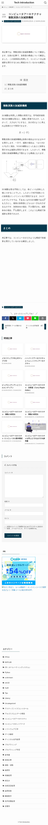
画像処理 (8, 775)
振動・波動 (9, 765)
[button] (5, 318)
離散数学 (8, 796)
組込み (7, 780)
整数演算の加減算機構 (17, 84)
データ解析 (9, 734)
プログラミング (11, 744)
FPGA (7, 657)
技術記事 (8, 760)
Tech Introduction (24, 2)
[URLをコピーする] (42, 318)
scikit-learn (9, 678)
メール (7, 510)
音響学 (7, 806)
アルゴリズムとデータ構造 (15, 714)
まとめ (10, 88)
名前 (7, 501)
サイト (6, 518)
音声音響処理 (10, 801)
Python (7, 672)
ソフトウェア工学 (11, 729)
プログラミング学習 (12, 750)
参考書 (7, 755)
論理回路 (8, 791)
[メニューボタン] (2, 2)
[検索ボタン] (45, 2)
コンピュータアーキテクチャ (12, 21)
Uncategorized (10, 703)
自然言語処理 (10, 786)
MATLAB (8, 662)
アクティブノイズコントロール (16, 708)
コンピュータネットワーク (15, 724)
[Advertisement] (24, 275)
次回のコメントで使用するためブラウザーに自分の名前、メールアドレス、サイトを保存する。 (25, 527)
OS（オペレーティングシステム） (18, 667)
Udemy (7, 698)
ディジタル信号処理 (12, 739)
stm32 (7, 683)
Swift (6, 688)
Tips (6, 693)
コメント (8, 473)
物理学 (7, 770)
